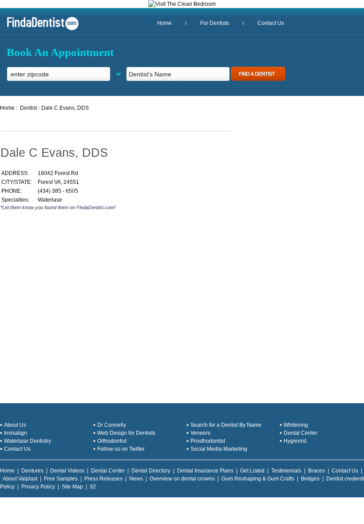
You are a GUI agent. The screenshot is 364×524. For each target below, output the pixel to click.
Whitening (296, 425)
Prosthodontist (207, 441)
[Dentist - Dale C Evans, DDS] (39, 29)
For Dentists (214, 23)
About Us (15, 425)
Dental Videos (67, 471)
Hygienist (295, 441)
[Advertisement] (104, 248)
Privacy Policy (38, 487)
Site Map (72, 487)
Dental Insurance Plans (205, 471)
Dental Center (300, 433)
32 (93, 487)
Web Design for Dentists (126, 433)
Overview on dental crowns (182, 479)
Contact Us (270, 23)
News (136, 479)
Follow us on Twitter (121, 449)
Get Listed (252, 471)
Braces (316, 471)
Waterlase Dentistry (27, 441)
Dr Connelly (111, 425)
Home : (8, 108)
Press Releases (103, 479)
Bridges (310, 479)
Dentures (32, 471)
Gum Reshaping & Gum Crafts (258, 479)
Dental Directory (150, 471)
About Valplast (20, 479)
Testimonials (286, 471)
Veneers (200, 433)
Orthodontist (112, 441)
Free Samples (61, 479)
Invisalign (15, 433)
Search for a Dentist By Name (225, 425)
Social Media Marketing (218, 449)
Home (164, 23)
